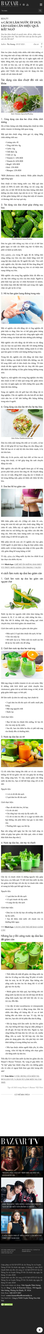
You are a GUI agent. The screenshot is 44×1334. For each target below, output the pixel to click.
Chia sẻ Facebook (42, 44)
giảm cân (11, 556)
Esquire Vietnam (26, 1251)
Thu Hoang (11, 44)
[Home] (40, 1330)
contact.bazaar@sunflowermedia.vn (19, 1295)
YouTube (27, 4)
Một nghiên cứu (8, 255)
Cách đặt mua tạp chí (7, 1251)
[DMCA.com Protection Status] (7, 1304)
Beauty (4, 18)
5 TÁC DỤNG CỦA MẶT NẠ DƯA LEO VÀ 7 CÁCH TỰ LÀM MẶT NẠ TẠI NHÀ (21, 1079)
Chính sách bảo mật (6, 1253)
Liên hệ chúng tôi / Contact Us (31, 1250)
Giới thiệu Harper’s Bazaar (8, 1250)
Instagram (24, 4)
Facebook (20, 4)
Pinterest (42, 47)
